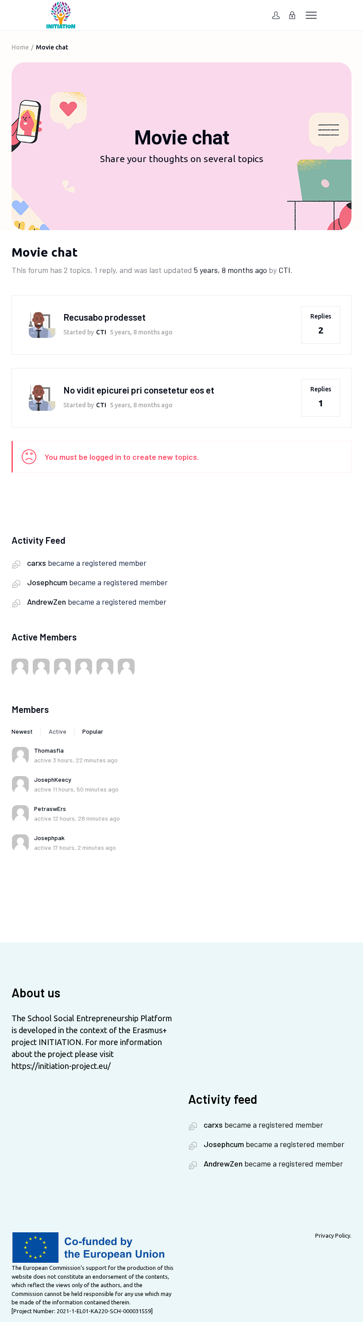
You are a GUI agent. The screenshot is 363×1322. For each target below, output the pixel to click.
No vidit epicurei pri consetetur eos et (138, 389)
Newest (22, 731)
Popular (92, 731)
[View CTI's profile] (42, 324)
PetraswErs (50, 808)
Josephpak (49, 837)
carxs (36, 563)
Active (57, 731)
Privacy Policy (332, 1235)
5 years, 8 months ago (230, 270)
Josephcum (47, 582)
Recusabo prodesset (104, 317)
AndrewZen (46, 601)
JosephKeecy (52, 779)
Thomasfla (49, 750)
